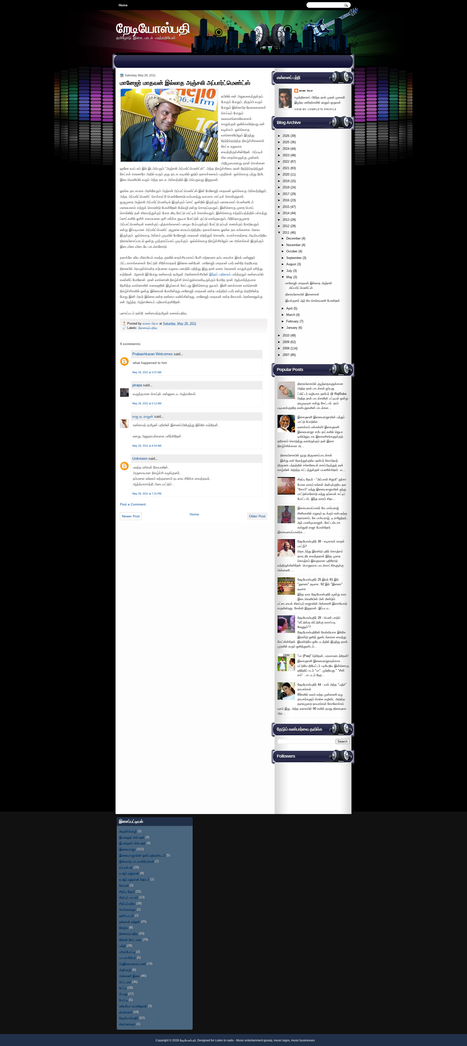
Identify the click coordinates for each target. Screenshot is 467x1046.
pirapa (137, 385)
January (291, 327)
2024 (286, 149)
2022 (286, 161)
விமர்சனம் (125, 1012)
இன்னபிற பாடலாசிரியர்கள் (136, 861)
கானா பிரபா (151, 323)
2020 (286, 174)
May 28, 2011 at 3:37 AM (146, 372)
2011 (286, 232)
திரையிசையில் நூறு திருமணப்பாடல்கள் (306, 455)
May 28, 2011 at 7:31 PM (146, 493)
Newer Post (131, 516)
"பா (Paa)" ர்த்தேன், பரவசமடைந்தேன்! (323, 656)
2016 (286, 200)
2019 (286, 181)
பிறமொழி (125, 970)
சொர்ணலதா (127, 909)
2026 (286, 136)
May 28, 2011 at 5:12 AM (146, 403)
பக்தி (122, 946)
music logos (282, 1040)
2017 (286, 194)
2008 (286, 348)
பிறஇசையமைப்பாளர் (132, 964)
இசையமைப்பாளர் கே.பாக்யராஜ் (318, 508)
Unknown (139, 458)
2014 (286, 213)
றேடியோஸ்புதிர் (128, 1018)
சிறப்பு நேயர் (127, 891)
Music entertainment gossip (254, 1040)
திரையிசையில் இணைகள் (302, 294)
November (293, 245)
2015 (286, 207)
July (289, 271)
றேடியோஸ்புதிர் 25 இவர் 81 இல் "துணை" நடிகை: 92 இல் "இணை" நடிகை (319, 584)
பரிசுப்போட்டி (127, 952)
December (293, 238)
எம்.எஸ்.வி (126, 867)
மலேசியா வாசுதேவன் (133, 1006)
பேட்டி (122, 988)
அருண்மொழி (128, 831)
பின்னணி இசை (129, 976)
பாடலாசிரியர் (127, 957)
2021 (286, 168)
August (291, 264)
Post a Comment (133, 504)
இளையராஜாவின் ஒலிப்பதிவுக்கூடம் (142, 855)
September (294, 258)
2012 (286, 226)
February (292, 321)
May (289, 277)
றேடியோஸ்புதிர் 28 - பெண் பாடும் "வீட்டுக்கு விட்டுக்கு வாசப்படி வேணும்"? (318, 622)
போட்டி (123, 1000)
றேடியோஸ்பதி (153, 27)
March (290, 315)
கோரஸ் (124, 885)
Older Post (257, 516)
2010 (286, 335)
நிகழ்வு (123, 927)
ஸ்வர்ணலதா (127, 1024)
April (289, 308)
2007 (286, 355)
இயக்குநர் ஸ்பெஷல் (131, 837)
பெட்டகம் (125, 982)
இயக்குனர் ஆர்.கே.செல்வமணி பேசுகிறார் (312, 300)
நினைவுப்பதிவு (147, 328)
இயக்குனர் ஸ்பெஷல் (132, 843)
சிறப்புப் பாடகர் (128, 897)
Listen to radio (224, 1040)
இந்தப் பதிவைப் (220, 274)
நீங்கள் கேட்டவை (130, 939)
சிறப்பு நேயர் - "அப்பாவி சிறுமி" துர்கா (321, 479)
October (291, 251)
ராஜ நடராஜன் (142, 416)
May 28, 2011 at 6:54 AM (146, 445)
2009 (286, 342)
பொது (123, 994)
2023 (286, 155)
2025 (286, 142)
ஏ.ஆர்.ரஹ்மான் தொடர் (134, 879)
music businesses (303, 1040)
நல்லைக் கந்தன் (129, 921)
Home (123, 5)
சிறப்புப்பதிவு (127, 903)
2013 (286, 220)
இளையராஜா (127, 849)
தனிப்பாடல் (126, 915)
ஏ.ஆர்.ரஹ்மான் (129, 873)
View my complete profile (315, 109)
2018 (286, 187)
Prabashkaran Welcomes (152, 354)
